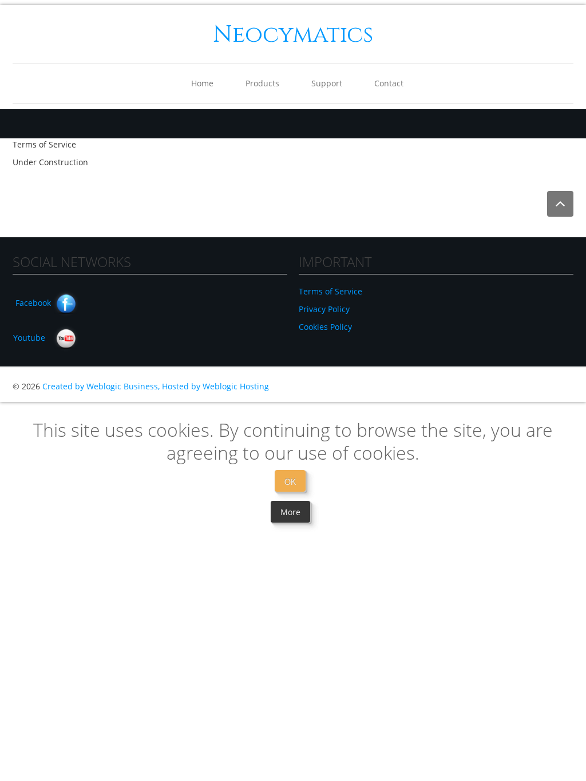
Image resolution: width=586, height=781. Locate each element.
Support (326, 83)
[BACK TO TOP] (560, 204)
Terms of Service (330, 291)
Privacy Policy (324, 309)
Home (202, 83)
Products (262, 83)
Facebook (33, 302)
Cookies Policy (325, 326)
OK (290, 481)
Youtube (29, 337)
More (290, 512)
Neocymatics (293, 34)
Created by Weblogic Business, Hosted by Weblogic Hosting (155, 386)
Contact (388, 83)
